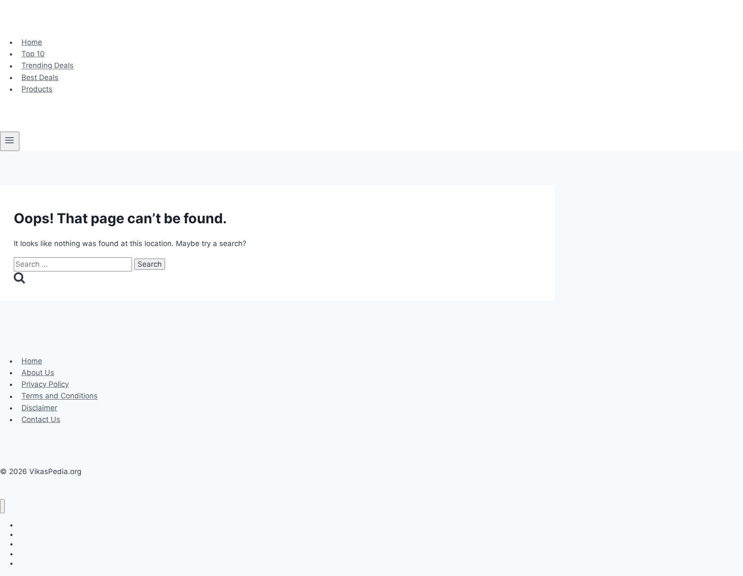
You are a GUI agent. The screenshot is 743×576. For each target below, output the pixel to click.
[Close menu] (2, 506)
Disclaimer (39, 408)
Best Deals (39, 77)
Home (31, 42)
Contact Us (40, 419)
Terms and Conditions (59, 396)
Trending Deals (47, 66)
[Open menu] (9, 141)
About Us (37, 372)
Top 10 (33, 53)
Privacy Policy (45, 384)
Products (36, 89)
